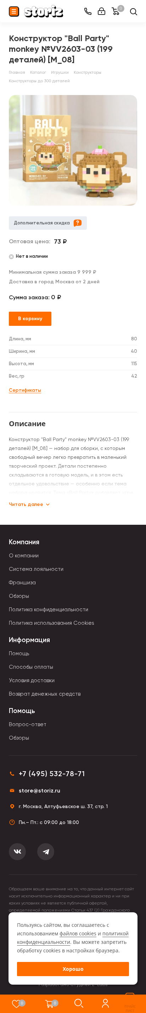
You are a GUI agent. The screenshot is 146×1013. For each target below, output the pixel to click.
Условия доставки (32, 680)
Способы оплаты (31, 667)
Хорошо (73, 968)
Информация (29, 640)
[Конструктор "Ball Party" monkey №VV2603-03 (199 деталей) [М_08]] (73, 150)
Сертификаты (25, 390)
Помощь (19, 653)
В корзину (30, 319)
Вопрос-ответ (27, 724)
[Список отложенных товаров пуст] (16, 1003)
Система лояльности (36, 569)
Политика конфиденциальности (48, 609)
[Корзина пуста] (49, 1003)
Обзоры (19, 596)
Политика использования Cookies (51, 623)
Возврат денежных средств (44, 694)
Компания (24, 542)
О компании (24, 555)
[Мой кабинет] (101, 11)
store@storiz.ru (39, 790)
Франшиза (22, 582)
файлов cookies (78, 933)
